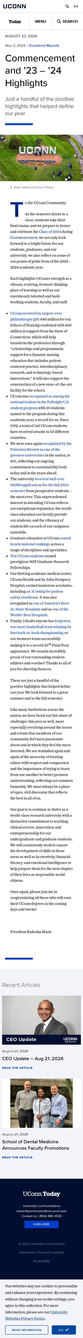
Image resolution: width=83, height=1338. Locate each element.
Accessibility (41, 1261)
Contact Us (29, 1216)
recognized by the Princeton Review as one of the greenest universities (41, 449)
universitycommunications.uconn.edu (41, 1211)
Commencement (23, 237)
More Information (27, 1330)
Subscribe (41, 1224)
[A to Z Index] (75, 6)
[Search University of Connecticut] (67, 6)
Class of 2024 (50, 231)
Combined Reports (44, 45)
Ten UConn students (27, 556)
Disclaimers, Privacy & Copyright (41, 1252)
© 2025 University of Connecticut (41, 1243)
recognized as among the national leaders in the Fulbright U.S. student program (40, 402)
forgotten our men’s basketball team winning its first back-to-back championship (40, 627)
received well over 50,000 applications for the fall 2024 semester (39, 485)
